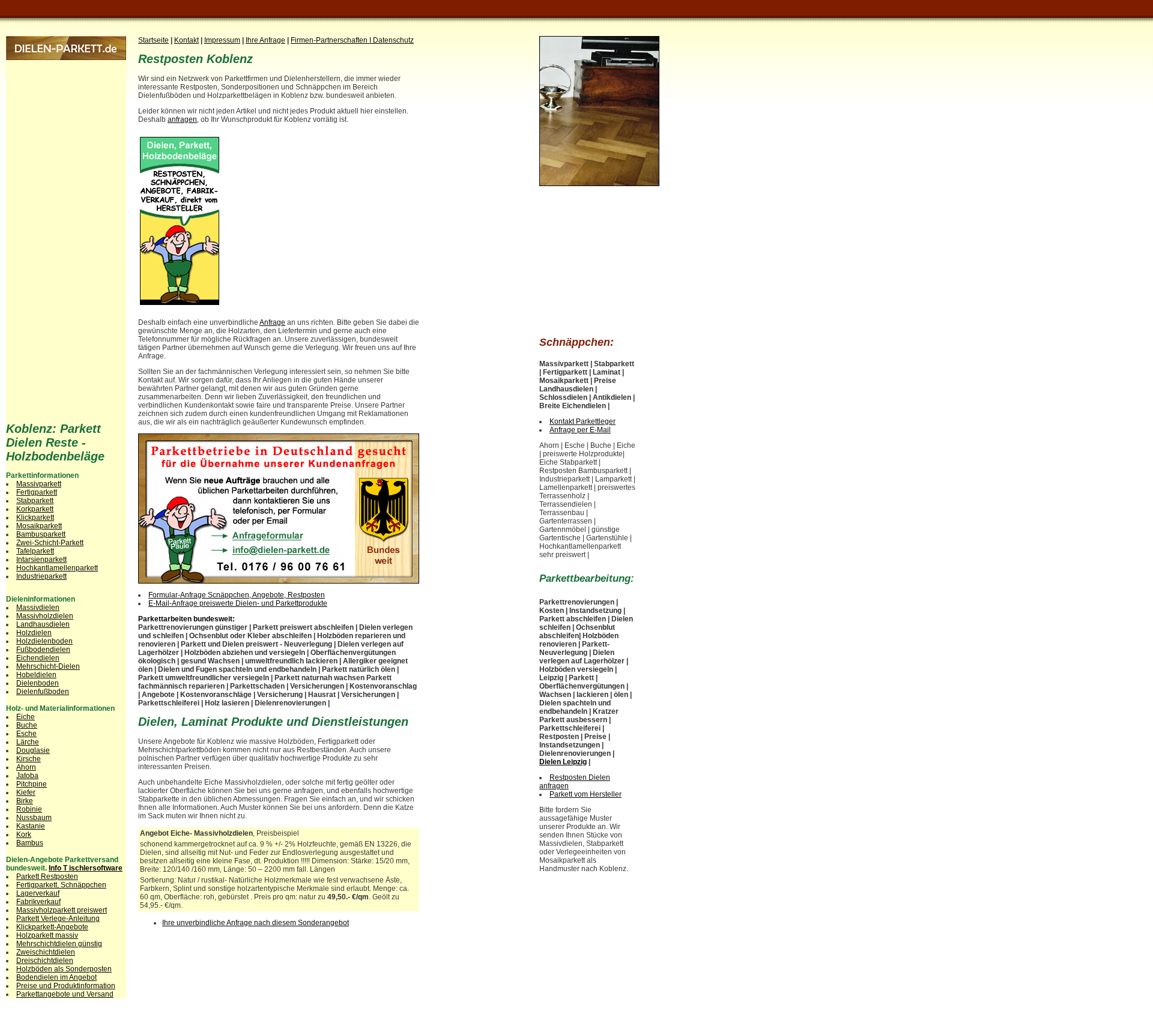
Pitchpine (31, 784)
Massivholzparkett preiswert (61, 910)
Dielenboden (37, 683)
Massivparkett (38, 484)
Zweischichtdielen (45, 952)
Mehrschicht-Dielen (48, 666)
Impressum (222, 40)
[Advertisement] (322, 217)
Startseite (153, 40)
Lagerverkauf (37, 893)
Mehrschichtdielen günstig (59, 944)
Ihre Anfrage (265, 40)
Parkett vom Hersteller (585, 794)
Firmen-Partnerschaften (330, 40)
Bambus (29, 843)
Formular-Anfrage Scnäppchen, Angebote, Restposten (236, 595)
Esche (26, 733)
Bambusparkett (40, 534)
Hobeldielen (36, 675)
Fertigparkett (36, 492)
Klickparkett (35, 517)
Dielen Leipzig (563, 762)
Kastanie (30, 826)
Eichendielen (37, 658)
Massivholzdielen (44, 616)
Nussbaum (34, 817)
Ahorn (26, 767)
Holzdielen (34, 633)
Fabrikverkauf (38, 902)
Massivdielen (37, 607)
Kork (23, 834)
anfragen (182, 119)
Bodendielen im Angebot (56, 977)
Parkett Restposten (47, 876)
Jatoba (27, 775)
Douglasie (33, 750)
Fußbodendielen (43, 649)
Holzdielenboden (44, 641)
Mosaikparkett (39, 526)
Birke (24, 801)
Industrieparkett (41, 576)
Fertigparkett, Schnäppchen (61, 885)
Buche (26, 725)
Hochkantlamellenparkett (57, 568)
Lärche (27, 742)
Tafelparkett (35, 551)
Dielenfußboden (42, 691)
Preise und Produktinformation (65, 986)
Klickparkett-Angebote (52, 927)
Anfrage (272, 322)
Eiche (25, 717)
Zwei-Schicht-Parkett (49, 543)
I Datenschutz (391, 40)
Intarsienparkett (41, 559)
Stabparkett (34, 500)
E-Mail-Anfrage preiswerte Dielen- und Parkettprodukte (237, 603)
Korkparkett (34, 509)
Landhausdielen (43, 624)
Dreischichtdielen (44, 960)
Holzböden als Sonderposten (64, 969)
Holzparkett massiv (47, 935)
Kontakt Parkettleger (582, 421)
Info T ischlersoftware (86, 868)
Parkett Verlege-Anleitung (58, 918)
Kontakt (186, 40)
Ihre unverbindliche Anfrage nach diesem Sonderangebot (255, 923)
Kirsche (28, 759)
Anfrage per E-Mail (580, 430)
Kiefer (25, 792)
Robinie (29, 809)
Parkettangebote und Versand (64, 994)
